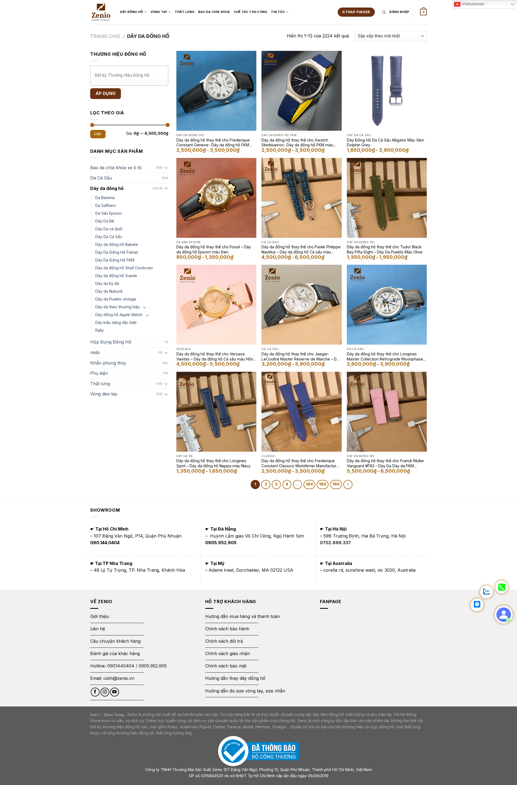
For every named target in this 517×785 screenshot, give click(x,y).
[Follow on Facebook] (95, 692)
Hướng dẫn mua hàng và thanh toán (242, 616)
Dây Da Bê (104, 221)
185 (322, 484)
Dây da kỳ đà (107, 283)
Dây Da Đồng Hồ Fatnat (116, 252)
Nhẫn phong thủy (108, 363)
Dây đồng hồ (131, 12)
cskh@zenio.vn (118, 678)
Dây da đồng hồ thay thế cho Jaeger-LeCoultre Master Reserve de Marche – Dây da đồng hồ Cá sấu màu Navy (301, 356)
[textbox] (131, 75)
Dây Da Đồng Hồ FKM (114, 260)
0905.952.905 (153, 666)
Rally (99, 330)
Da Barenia (105, 197)
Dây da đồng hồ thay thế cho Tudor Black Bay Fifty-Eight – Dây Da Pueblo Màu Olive (384, 249)
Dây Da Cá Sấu (108, 236)
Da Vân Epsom (108, 213)
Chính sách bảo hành (227, 628)
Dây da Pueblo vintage (115, 299)
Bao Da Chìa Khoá (214, 12)
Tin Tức (278, 12)
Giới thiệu (100, 616)
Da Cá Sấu (101, 178)
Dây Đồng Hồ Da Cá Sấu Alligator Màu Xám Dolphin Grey (385, 142)
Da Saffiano (105, 205)
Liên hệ (97, 628)
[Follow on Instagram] (104, 692)
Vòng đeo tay (103, 394)
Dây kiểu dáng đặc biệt (116, 322)
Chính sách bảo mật (225, 666)
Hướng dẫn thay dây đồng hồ (235, 678)
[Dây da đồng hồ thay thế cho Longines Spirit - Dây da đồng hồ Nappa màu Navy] (216, 412)
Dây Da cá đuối (109, 229)
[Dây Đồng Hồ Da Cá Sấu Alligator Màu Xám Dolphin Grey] (387, 91)
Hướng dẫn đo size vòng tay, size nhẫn (245, 691)
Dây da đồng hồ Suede (116, 275)
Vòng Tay (159, 12)
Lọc (97, 134)
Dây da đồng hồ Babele (116, 244)
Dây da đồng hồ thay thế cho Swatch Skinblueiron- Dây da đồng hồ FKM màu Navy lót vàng (297, 142)
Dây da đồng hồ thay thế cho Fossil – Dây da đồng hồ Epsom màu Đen (213, 249)
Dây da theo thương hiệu (117, 307)
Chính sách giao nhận (227, 653)
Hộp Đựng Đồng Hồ (110, 342)
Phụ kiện (99, 373)
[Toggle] (166, 167)
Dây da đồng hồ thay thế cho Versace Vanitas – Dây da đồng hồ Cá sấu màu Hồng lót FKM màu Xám (216, 356)
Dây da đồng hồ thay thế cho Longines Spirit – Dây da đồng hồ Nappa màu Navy (213, 463)
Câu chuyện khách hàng (115, 641)
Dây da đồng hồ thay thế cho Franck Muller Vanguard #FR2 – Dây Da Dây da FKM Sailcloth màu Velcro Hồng (385, 463)
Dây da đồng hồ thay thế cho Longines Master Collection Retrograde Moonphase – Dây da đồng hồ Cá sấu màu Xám (386, 356)
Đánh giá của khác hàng (115, 653)
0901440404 (120, 666)
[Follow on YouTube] (114, 692)
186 (336, 484)
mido (95, 352)
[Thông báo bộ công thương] (258, 751)
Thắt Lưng (184, 12)
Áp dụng (106, 93)
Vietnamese (472, 4)
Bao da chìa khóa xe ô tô (116, 167)
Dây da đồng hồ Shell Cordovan (124, 268)
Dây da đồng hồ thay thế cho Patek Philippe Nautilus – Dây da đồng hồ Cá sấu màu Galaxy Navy (301, 249)
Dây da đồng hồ (107, 188)
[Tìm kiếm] (384, 12)
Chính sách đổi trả (224, 641)
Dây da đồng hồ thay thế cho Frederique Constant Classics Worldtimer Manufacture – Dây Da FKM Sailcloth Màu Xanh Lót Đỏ (300, 463)
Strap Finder (356, 12)
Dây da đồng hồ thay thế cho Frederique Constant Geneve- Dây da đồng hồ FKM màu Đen (213, 142)
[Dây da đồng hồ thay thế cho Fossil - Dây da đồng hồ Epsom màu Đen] (216, 198)
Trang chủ (105, 36)
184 (309, 484)
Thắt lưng (100, 383)
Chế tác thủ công (250, 12)
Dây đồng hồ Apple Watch (118, 314)
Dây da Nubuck (109, 291)
